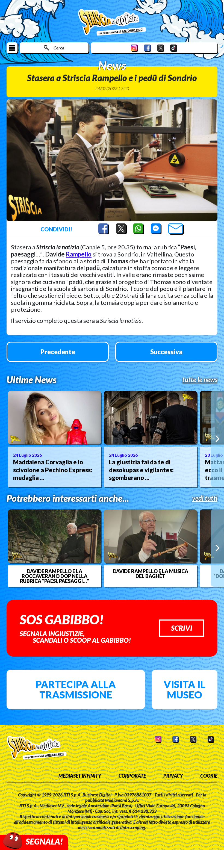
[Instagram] (134, 48)
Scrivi (181, 628)
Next (217, 439)
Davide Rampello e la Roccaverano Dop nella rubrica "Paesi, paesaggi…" (54, 576)
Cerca (59, 47)
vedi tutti (204, 498)
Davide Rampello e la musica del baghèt (150, 574)
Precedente (57, 352)
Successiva (166, 352)
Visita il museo (184, 689)
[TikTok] (173, 48)
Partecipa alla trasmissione (76, 689)
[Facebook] (147, 48)
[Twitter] (160, 48)
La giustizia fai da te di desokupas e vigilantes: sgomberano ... (141, 469)
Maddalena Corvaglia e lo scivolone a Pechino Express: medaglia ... (52, 469)
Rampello (79, 254)
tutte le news (199, 379)
